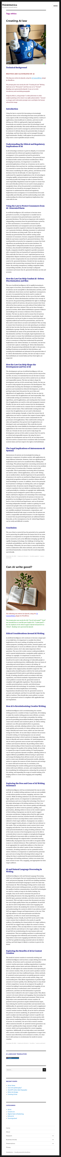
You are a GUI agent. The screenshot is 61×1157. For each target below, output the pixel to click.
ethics (32, 556)
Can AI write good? (19, 567)
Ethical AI (26, 556)
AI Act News (11, 1085)
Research (9, 1136)
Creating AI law (16, 20)
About (8, 1132)
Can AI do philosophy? (15, 1087)
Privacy (8, 1147)
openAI (37, 556)
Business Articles (11, 1139)
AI (30, 556)
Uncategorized (12, 1118)
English (10, 1058)
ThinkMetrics (9, 5)
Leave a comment (40, 1043)
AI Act (9, 1109)
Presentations (10, 1143)
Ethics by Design (13, 1092)
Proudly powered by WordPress (22, 1152)
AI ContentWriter (37, 78)
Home (8, 1128)
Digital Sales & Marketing (16, 1114)
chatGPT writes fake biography (17, 1090)
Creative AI (20, 556)
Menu (55, 6)
